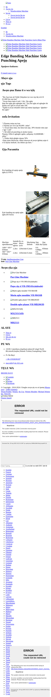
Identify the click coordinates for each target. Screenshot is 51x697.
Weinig (15, 392)
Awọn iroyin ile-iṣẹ (17, 17)
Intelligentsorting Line (15, 259)
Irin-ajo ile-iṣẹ (11, 337)
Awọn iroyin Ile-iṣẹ (17, 15)
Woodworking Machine (19, 11)
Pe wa (8, 24)
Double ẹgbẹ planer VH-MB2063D (27, 304)
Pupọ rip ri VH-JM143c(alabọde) (26, 286)
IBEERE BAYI (7, 373)
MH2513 (14, 322)
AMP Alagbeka (11, 390)
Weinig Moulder (31, 392)
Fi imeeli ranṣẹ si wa (8, 73)
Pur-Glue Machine (12, 261)
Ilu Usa (21, 392)
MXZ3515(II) (17, 313)
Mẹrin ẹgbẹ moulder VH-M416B (26, 295)
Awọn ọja (9, 9)
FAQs (8, 20)
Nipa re (8, 22)
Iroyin (8, 13)
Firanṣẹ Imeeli (6, 398)
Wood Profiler (6, 392)
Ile (7, 7)
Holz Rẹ (7, 394)
